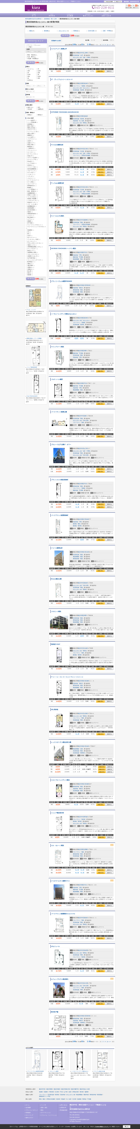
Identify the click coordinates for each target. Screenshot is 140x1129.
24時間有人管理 (32, 252)
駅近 (42, 1110)
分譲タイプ (31, 143)
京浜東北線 (76, 55)
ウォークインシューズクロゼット (36, 227)
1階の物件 (31, 265)
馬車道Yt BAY (55, 644)
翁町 (85, 416)
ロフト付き (31, 172)
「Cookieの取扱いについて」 (101, 1126)
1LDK (39, 71)
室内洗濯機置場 (32, 169)
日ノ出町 (81, 120)
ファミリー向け (32, 167)
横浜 (31, 31)
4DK (39, 78)
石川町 (86, 148)
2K (28, 72)
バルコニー (31, 178)
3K (38, 74)
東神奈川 (82, 753)
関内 (81, 222)
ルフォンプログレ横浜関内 (59, 979)
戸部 (80, 255)
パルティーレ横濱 (57, 379)
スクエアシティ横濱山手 (59, 49)
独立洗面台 (31, 217)
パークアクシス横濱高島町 (59, 515)
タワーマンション (46, 1112)
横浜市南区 (57, 1089)
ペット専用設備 (32, 122)
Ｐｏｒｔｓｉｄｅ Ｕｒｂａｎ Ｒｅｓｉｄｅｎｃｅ (67, 677)
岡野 (85, 350)
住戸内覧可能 (31, 258)
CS (29, 232)
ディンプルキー (32, 248)
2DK (39, 72)
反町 (88, 746)
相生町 (86, 583)
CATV (29, 235)
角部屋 (30, 274)
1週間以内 (40, 109)
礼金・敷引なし (31, 56)
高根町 (46, 1092)
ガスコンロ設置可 (33, 157)
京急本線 (75, 120)
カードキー (31, 152)
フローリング (31, 171)
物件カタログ (29, 1117)
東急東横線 (76, 259)
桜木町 (86, 83)
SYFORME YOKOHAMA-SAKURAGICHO (65, 112)
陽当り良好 (31, 126)
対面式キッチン (32, 202)
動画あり (40, 114)
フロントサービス (33, 254)
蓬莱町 (86, 220)
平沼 (85, 252)
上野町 (86, 52)
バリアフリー (31, 139)
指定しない (31, 107)
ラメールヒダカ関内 (57, 216)
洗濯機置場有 (31, 193)
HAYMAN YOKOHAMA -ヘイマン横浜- (63, 248)
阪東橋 (79, 1099)
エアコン (30, 219)
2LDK (28, 74)
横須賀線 (99, 1094)
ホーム (27, 1105)
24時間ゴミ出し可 (33, 256)
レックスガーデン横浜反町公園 (61, 742)
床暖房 (30, 221)
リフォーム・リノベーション (49, 1115)
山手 (81, 55)
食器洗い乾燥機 (32, 198)
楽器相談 (30, 124)
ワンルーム (30, 69)
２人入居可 (31, 137)
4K (28, 78)
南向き (30, 273)
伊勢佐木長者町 (86, 155)
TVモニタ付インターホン (35, 243)
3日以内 (30, 109)
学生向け (30, 161)
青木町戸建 (54, 1012)
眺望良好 (30, 146)
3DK (28, 76)
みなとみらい (64, 31)
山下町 (86, 448)
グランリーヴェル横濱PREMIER (61, 281)
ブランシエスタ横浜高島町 (59, 479)
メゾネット (31, 174)
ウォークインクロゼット (35, 225)
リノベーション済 (33, 131)
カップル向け (31, 163)
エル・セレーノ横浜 (57, 845)
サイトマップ (29, 1115)
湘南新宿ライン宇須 (44, 1096)
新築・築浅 (44, 1107)
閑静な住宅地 (31, 128)
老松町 (86, 116)
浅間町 (86, 849)
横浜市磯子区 (75, 1089)
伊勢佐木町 (75, 1092)
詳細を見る (100, 71)
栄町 (88, 681)
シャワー (30, 215)
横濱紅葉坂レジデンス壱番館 (34, 338)
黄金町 (63, 1099)
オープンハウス (32, 154)
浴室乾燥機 (31, 208)
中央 (85, 885)
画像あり (29, 114)
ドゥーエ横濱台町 (57, 548)
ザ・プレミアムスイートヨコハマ (62, 79)
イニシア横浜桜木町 (57, 813)
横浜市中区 (81, 52)
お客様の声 (63, 1107)
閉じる (126, 1126)
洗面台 (30, 212)
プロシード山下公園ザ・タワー (61, 444)
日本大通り (92, 31)
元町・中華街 (108, 31)
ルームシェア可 (32, 159)
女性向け (30, 165)
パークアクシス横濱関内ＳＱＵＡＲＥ (63, 914)
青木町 (88, 285)
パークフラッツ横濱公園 (59, 412)
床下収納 (30, 223)
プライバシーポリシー (32, 1110)
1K (38, 69)
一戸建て (29, 47)
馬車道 (76, 31)
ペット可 (43, 1105)
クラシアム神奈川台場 (99, 1071)
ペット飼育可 (31, 120)
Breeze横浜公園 (56, 579)
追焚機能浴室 (31, 206)
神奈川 (81, 288)
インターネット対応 (33, 239)
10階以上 (30, 267)
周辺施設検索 (63, 1110)
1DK (28, 71)
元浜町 (86, 648)
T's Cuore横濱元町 (57, 145)
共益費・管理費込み (33, 58)
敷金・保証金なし (32, 55)
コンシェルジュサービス (35, 260)
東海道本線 (76, 290)
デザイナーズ (31, 129)
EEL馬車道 (54, 709)
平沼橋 (81, 257)
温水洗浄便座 (31, 210)
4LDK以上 (30, 80)
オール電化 (31, 182)
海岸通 (86, 950)
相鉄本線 (75, 257)
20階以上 (30, 269)
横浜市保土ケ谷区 (85, 1089)
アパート (29, 45)
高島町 (83, 86)
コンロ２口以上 (32, 197)
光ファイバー (31, 237)
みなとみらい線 (77, 57)
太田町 (86, 713)
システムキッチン (33, 200)
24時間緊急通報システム (35, 247)
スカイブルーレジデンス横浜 (60, 780)
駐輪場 (30, 187)
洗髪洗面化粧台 (32, 213)
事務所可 (30, 135)
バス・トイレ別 (32, 204)
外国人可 (30, 156)
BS (29, 233)
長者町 (41, 1092)
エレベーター (31, 184)
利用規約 (28, 1112)
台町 (88, 552)
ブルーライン (76, 86)
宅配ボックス (31, 245)
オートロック (31, 241)
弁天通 (86, 983)
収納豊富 (30, 230)
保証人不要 (31, 133)
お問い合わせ (63, 1105)
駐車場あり (31, 261)
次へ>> (109, 44)
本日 (39, 107)
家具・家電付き (32, 191)
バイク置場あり (32, 189)
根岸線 (75, 524)
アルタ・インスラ (31, 309)
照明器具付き (31, 185)
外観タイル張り (32, 195)
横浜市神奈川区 (82, 285)
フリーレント (31, 150)
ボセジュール (55, 946)
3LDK (39, 76)
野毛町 (86, 816)
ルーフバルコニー (33, 180)
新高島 (47, 31)
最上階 (30, 271)
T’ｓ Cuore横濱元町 (57, 183)
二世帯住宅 (31, 148)
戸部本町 (86, 519)
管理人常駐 (31, 144)
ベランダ (30, 176)
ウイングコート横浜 (57, 346)
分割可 (30, 141)
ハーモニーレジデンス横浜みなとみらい (64, 314)
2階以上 (30, 263)
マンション (37, 45)
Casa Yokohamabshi (32, 396)
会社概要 (28, 1107)
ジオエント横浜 (56, 611)
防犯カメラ (31, 250)
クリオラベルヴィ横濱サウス (60, 881)
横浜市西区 (81, 83)
